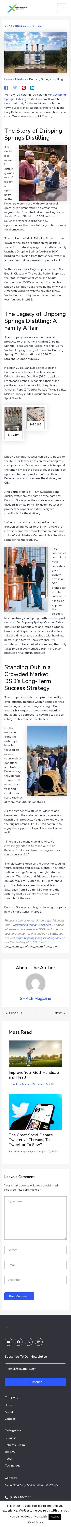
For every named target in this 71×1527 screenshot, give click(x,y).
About (9, 1412)
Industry (10, 1452)
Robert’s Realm (15, 1445)
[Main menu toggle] (62, 8)
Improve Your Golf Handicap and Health (34, 1075)
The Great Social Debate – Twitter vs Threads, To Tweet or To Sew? (32, 1139)
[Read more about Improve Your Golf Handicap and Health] (35, 1054)
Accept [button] (55, 1516)
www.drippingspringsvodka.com (30, 925)
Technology (13, 1465)
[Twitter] (15, 87)
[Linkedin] (32, 87)
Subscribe (35, 1382)
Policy (9, 1459)
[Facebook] (6, 87)
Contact (10, 1419)
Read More (35, 1522)
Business (10, 1438)
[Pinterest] (24, 87)
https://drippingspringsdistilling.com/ (38, 938)
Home (9, 1405)
